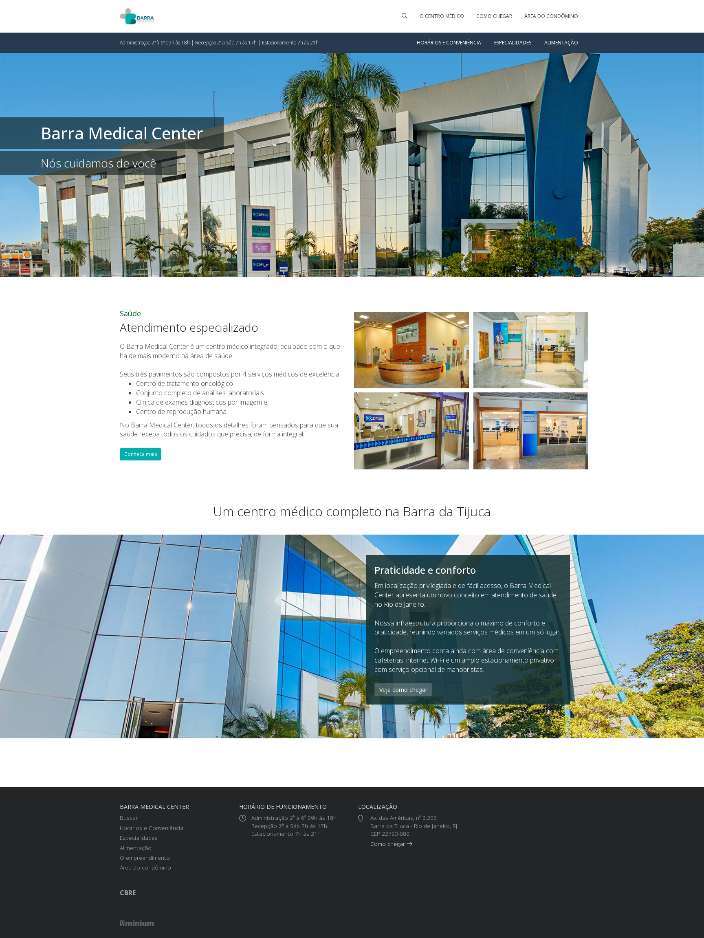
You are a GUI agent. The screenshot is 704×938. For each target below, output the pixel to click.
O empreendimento (145, 857)
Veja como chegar (403, 690)
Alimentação (561, 42)
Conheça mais (140, 454)
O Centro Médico (442, 16)
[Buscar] (405, 16)
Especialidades (512, 42)
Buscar (129, 817)
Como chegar (494, 16)
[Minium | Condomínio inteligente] (137, 922)
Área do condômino (551, 16)
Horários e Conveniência (449, 42)
